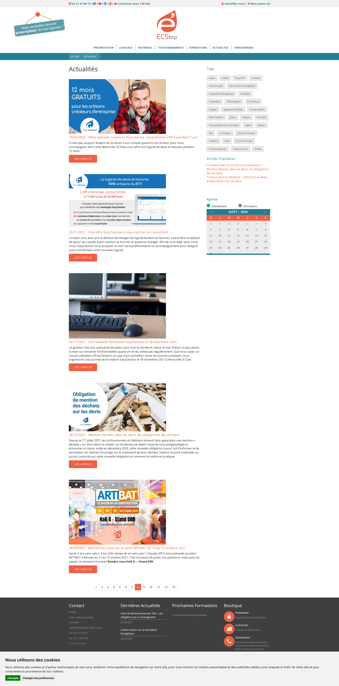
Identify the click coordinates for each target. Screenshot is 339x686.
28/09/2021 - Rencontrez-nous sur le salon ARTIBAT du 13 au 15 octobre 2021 (127, 548)
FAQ (147, 3)
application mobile (233, 109)
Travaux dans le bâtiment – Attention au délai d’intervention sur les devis (237, 179)
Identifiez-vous (235, 3)
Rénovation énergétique (242, 85)
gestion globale (246, 133)
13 (173, 587)
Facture (246, 117)
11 (158, 587)
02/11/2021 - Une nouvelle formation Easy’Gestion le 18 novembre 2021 (123, 342)
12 (166, 587)
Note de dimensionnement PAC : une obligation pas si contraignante (142, 615)
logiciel (213, 109)
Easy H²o (240, 78)
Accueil (75, 56)
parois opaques (218, 148)
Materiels (145, 47)
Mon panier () (260, 3)
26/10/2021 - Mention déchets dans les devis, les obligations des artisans (124, 435)
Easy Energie (216, 85)
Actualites (220, 47)
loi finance (225, 133)
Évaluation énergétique (221, 93)
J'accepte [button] (13, 677)
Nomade (261, 117)
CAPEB (225, 78)
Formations (198, 47)
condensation (257, 109)
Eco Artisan (253, 101)
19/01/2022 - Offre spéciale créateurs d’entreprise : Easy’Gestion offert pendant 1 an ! (133, 137)
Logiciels (126, 47)
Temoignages (243, 47)
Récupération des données (224, 125)
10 (150, 587)
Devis (233, 117)
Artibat (257, 148)
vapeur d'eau (240, 148)
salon (212, 78)
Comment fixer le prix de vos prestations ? (234, 165)
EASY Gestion (216, 117)
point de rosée (244, 140)
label (248, 125)
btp (211, 133)
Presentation (104, 47)
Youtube (255, 78)
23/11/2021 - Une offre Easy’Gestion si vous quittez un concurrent (118, 232)
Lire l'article (83, 158)
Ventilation (215, 101)
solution (213, 140)
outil (226, 140)
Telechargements (171, 47)
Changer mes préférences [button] (38, 677)
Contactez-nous (128, 3)
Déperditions (234, 101)
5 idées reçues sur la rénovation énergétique (139, 631)
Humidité (245, 93)
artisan (261, 125)
